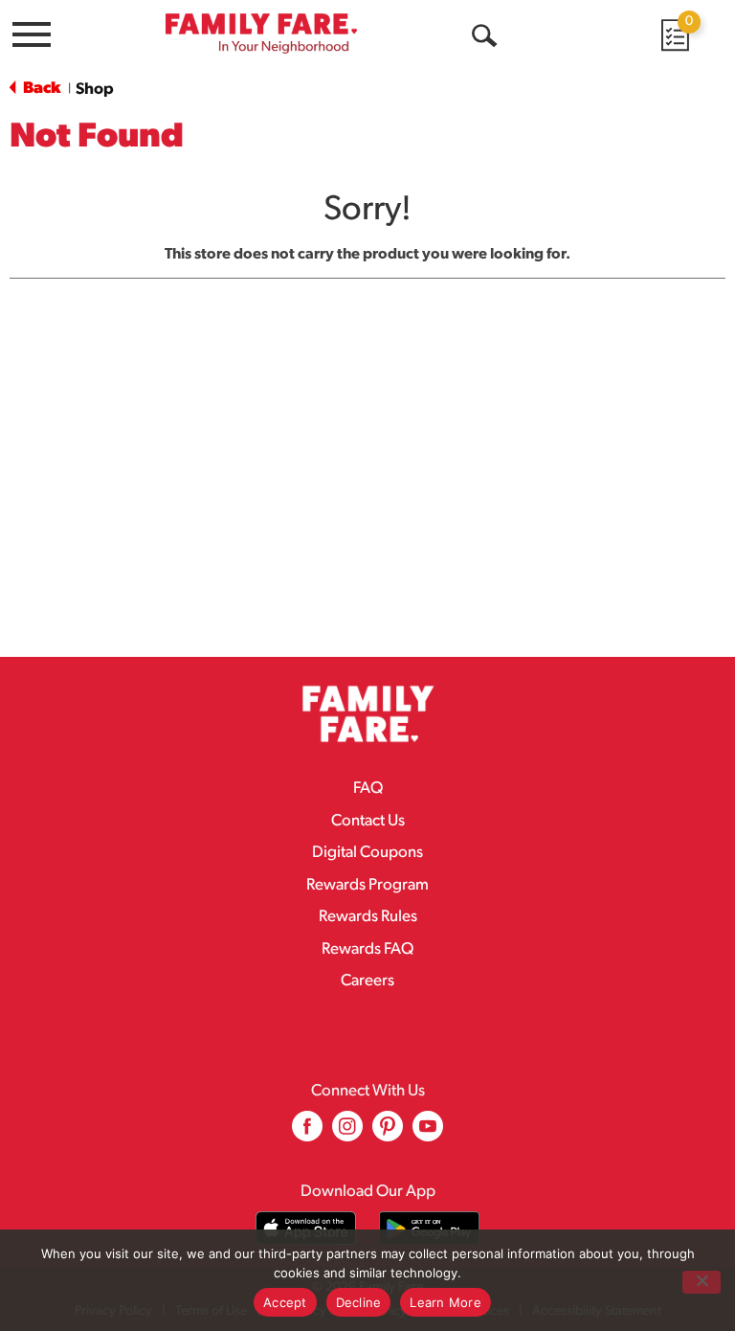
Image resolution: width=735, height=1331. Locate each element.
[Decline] (701, 1282)
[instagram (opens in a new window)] (347, 1133)
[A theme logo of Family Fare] (261, 33)
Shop (95, 89)
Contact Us (368, 821)
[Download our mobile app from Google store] (429, 1228)
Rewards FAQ (367, 949)
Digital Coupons (367, 853)
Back (40, 88)
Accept (285, 1302)
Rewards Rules (368, 917)
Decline (359, 1302)
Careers (367, 981)
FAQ (368, 788)
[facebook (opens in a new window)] (307, 1133)
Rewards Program (367, 885)
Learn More (445, 1302)
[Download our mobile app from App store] (306, 1228)
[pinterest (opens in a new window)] (387, 1133)
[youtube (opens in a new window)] (427, 1133)
